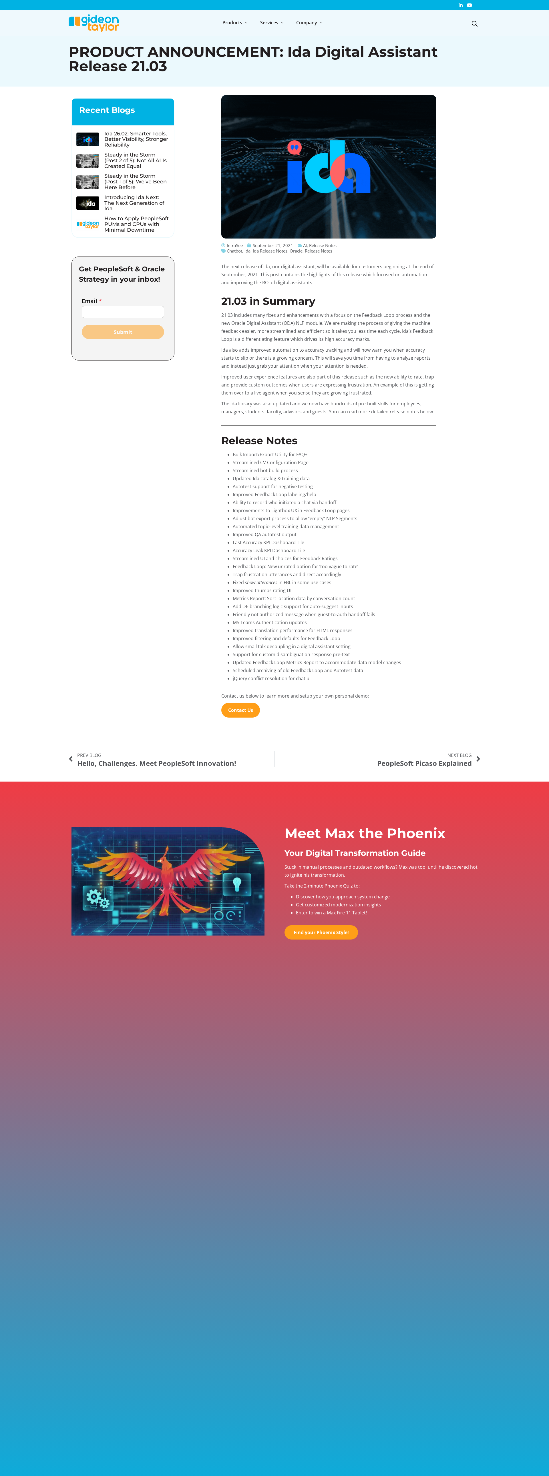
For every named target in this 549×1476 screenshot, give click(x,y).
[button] (235, 22)
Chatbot (234, 251)
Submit (123, 332)
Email (92, 301)
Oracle (296, 251)
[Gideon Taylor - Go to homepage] (94, 23)
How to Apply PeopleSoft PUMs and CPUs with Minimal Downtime (136, 224)
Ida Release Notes (270, 251)
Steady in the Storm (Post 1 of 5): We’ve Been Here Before (135, 182)
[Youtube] (469, 5)
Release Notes (318, 251)
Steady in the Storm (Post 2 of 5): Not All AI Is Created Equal (135, 160)
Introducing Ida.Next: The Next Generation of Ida (134, 203)
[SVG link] (475, 24)
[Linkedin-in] (460, 5)
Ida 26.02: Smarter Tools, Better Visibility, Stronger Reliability (136, 139)
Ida (247, 251)
